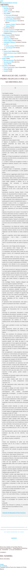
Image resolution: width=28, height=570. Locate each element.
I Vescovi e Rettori (10, 24)
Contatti (6, 10)
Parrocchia (5, 6)
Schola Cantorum (10, 45)
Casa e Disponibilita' (9, 67)
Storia (5, 13)
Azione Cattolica (8, 40)
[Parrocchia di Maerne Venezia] (8, 2)
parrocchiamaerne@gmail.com (9, 562)
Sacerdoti (6, 8)
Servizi (5, 63)
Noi (3, 49)
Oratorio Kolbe (7, 51)
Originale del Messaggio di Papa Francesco (14, 512)
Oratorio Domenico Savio (10, 53)
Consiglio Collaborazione (10, 31)
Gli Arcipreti (8, 15)
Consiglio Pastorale (9, 29)
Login (1, 0)
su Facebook (3, 565)
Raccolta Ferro (7, 62)
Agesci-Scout (7, 38)
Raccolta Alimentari (9, 60)
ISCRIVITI (14, 538)
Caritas (4, 58)
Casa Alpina (5, 65)
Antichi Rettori (9, 19)
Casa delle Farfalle (9, 56)
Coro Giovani (8, 47)
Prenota (6, 69)
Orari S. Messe (7, 11)
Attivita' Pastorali (6, 35)
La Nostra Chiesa (10, 17)
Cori (5, 44)
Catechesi (6, 37)
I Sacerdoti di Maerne (11, 20)
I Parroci (7, 26)
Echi (5, 28)
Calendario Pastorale (9, 42)
